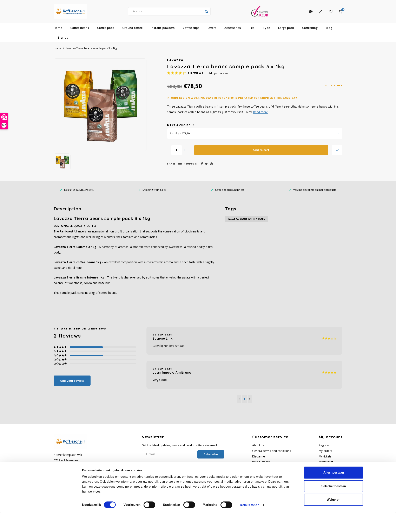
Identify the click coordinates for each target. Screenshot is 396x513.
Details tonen (249, 505)
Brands (63, 37)
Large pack (286, 28)
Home (58, 28)
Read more (260, 112)
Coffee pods (105, 28)
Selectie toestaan (333, 486)
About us (258, 445)
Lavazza (175, 60)
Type (266, 28)
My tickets (325, 456)
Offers (211, 28)
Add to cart (261, 150)
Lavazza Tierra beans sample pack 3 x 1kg (91, 48)
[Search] (206, 11)
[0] (340, 11)
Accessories (232, 28)
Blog (329, 28)
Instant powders (162, 28)
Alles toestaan (333, 472)
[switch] (149, 504)
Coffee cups (191, 28)
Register (324, 445)
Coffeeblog (310, 28)
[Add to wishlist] (337, 150)
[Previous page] (239, 399)
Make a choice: (180, 125)
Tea (252, 28)
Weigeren (333, 499)
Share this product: (182, 163)
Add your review (218, 73)
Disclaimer (259, 456)
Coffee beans (79, 28)
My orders (325, 451)
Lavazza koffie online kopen (246, 219)
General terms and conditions (271, 451)
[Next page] (250, 399)
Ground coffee (132, 28)
